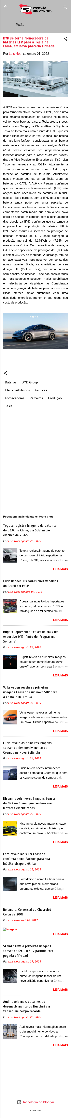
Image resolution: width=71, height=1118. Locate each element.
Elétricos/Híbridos (17, 390)
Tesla (8, 406)
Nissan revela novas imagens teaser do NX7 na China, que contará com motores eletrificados (29, 803)
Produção (55, 398)
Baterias (11, 382)
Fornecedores (14, 398)
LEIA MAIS (60, 569)
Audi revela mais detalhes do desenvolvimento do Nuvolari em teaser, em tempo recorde (26, 1006)
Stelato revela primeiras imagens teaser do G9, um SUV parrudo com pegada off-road (28, 951)
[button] (65, 39)
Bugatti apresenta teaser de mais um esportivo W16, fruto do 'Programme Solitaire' (30, 637)
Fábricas (41, 390)
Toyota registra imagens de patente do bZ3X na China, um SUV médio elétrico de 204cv (30, 530)
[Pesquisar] (65, 8)
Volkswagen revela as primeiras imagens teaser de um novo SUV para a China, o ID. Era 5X (30, 692)
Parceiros (36, 398)
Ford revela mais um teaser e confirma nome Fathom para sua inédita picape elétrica (26, 859)
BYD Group (30, 382)
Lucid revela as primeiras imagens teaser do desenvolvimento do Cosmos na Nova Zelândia (27, 748)
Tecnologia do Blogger (38, 1102)
